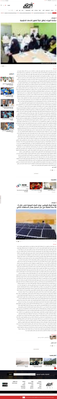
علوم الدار (52, 10)
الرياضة (40, 10)
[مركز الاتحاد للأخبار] (28, 5)
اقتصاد (43, 10)
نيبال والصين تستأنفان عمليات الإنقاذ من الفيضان (50, 366)
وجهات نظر (36, 10)
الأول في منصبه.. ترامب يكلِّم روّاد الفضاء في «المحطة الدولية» (37, 366)
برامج (19, 10)
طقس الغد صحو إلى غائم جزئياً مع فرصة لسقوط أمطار (22, 191)
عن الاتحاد (23, 384)
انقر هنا (36, 397)
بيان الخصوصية (23, 386)
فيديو (22, 10)
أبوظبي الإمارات (48, 0)
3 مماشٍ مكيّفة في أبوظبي (51, 190)
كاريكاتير (23, 381)
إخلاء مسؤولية (15, 381)
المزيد (17, 10)
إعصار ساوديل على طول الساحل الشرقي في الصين (22, 366)
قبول (23, 397)
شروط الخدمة (23, 387)
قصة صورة (31, 387)
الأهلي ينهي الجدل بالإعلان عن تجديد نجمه (36, 191)
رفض (21, 397)
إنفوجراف (31, 386)
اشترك (10, 374)
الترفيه (32, 10)
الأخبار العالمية (47, 10)
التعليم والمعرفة (28, 10)
